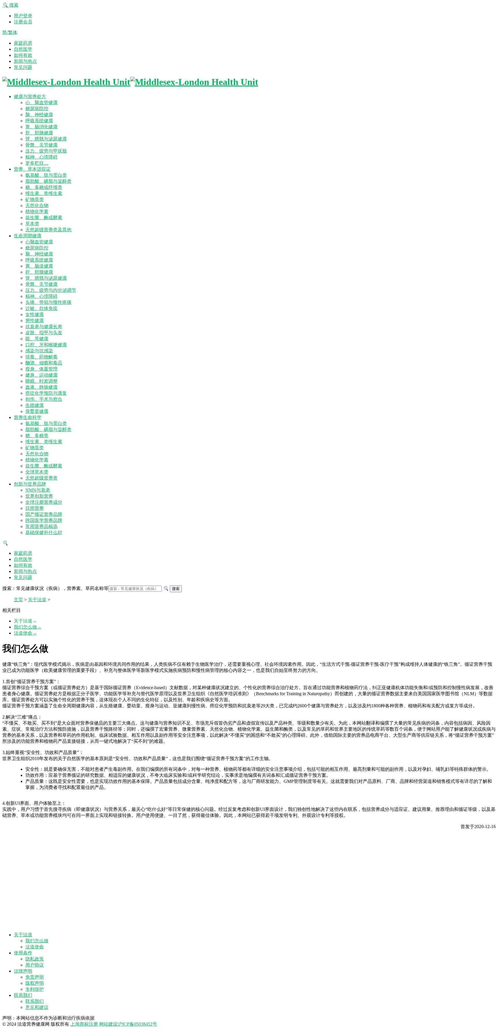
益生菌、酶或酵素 (43, 217)
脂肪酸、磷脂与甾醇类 (48, 181)
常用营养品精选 (41, 526)
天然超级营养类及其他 (48, 229)
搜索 (10, 5)
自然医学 (23, 49)
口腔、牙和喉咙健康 (46, 344)
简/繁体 (9, 32)
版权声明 (34, 983)
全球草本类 (36, 471)
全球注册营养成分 (43, 502)
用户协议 (34, 965)
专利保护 (34, 989)
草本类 (32, 223)
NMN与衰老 (37, 490)
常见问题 (23, 67)
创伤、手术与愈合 (43, 399)
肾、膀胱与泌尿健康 (46, 138)
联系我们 (23, 995)
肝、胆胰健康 (39, 132)
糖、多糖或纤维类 (43, 187)
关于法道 (37, 599)
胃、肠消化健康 (41, 126)
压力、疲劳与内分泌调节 (50, 290)
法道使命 (25, 633)
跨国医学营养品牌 (43, 520)
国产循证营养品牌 (43, 514)
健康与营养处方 (30, 96)
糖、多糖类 (36, 435)
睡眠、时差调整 (41, 381)
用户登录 (23, 15)
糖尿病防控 (36, 108)
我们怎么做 (28, 627)
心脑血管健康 (39, 241)
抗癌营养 (34, 508)
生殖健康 (34, 405)
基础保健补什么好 (43, 532)
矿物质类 (34, 199)
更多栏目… (36, 163)
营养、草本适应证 (32, 169)
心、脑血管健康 (41, 102)
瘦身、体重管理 (41, 368)
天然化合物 (36, 205)
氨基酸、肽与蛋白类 (46, 175)
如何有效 (23, 55)
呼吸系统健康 (39, 120)
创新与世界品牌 (30, 484)
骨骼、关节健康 (41, 144)
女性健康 (34, 314)
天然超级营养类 (41, 477)
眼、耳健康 (36, 338)
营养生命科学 (28, 417)
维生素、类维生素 (43, 193)
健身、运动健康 (41, 375)
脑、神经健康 (39, 114)
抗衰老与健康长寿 (43, 326)
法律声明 (23, 971)
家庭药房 (23, 43)
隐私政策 (34, 958)
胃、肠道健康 (39, 266)
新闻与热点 (25, 61)
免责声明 (34, 977)
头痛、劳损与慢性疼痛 (48, 302)
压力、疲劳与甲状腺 (46, 150)
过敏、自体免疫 (41, 308)
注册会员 (23, 21)
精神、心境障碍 (41, 157)
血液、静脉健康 (41, 387)
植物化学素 (36, 211)
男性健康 (34, 320)
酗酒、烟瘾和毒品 (43, 362)
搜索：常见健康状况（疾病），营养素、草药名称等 (55, 588)
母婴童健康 (36, 411)
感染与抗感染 (39, 350)
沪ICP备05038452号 (137, 1024)
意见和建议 (36, 1007)
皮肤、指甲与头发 (43, 332)
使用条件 (23, 952)
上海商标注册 (84, 1024)
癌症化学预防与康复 (46, 393)
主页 (18, 599)
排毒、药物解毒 (41, 356)
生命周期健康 (28, 235)
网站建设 (108, 1024)
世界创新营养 (39, 496)
